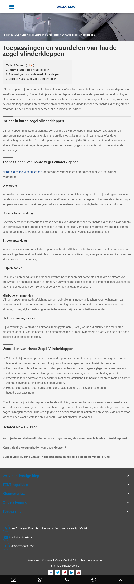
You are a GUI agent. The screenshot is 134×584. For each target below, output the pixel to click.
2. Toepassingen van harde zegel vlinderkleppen (32, 74)
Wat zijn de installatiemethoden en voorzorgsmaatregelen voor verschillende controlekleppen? (65, 438)
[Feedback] (93, 579)
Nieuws (15, 34)
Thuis (6, 34)
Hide (29, 65)
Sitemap (56, 565)
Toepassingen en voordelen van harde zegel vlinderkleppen (62, 34)
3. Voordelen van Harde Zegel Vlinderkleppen (31, 78)
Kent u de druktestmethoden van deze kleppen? (34, 447)
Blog (24, 34)
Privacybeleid (70, 565)
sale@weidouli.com (22, 537)
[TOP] (120, 579)
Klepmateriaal (14, 493)
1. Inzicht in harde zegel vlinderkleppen (27, 69)
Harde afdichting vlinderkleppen (22, 171)
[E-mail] (13, 579)
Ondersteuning (15, 502)
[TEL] (67, 579)
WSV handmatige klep (21, 476)
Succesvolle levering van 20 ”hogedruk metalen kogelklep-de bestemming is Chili (56, 456)
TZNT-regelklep (15, 485)
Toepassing (12, 511)
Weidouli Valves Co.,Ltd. (58, 560)
